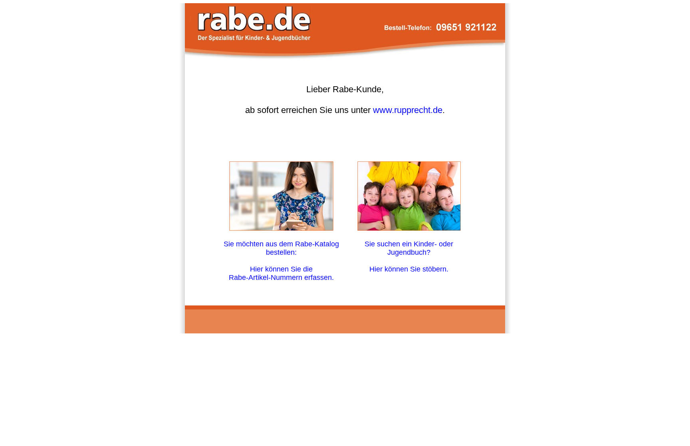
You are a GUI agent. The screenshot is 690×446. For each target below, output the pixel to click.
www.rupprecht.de (407, 110)
